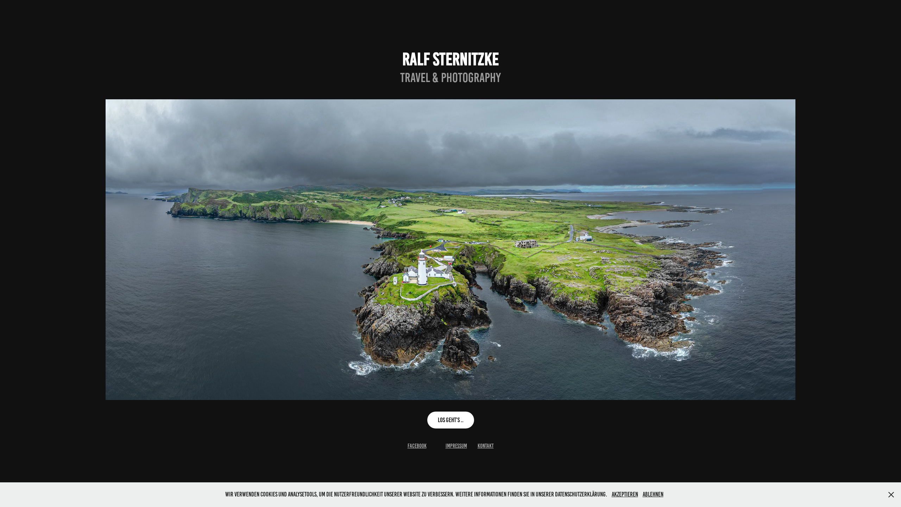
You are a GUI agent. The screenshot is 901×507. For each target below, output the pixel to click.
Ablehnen (653, 494)
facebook (417, 446)
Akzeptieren (625, 494)
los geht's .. (451, 420)
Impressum (456, 446)
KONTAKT (486, 446)
